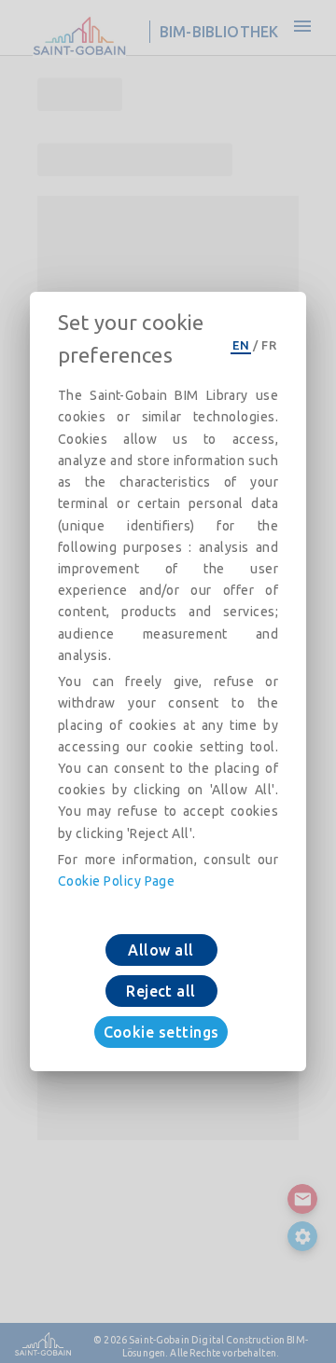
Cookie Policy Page (116, 881)
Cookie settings (161, 1032)
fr (268, 344)
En (240, 344)
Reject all (161, 991)
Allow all (160, 950)
